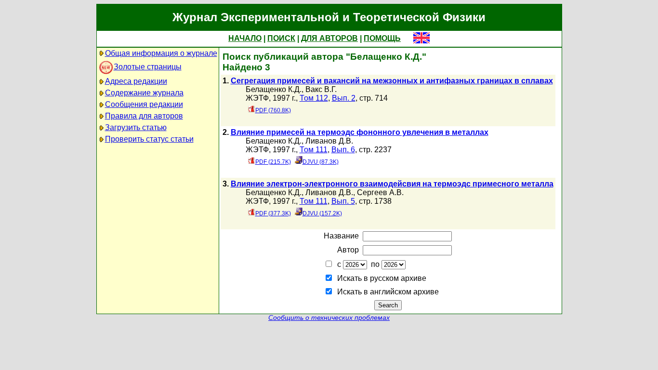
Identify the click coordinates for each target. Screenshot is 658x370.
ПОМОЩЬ (382, 38)
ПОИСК (281, 38)
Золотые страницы (148, 67)
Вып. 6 (343, 149)
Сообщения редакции (144, 104)
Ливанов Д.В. (329, 141)
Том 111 (314, 149)
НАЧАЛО (245, 38)
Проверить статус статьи (149, 139)
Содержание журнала (144, 93)
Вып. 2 (343, 98)
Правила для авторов (144, 116)
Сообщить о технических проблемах (329, 317)
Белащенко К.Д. (274, 89)
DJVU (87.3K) (321, 162)
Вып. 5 (343, 201)
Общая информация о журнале (161, 53)
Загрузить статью (136, 127)
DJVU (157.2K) (322, 213)
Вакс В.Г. (321, 89)
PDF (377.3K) (273, 213)
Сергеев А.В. (380, 192)
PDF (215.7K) (273, 162)
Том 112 (314, 98)
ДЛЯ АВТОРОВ (329, 38)
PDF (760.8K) (273, 110)
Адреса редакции (136, 81)
